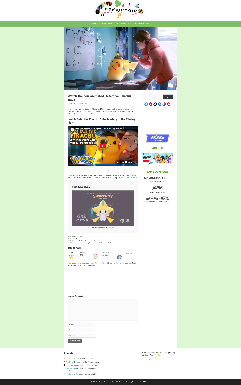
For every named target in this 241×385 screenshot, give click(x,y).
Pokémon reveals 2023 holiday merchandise (83, 241)
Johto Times (70, 365)
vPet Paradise (71, 374)
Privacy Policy (147, 360)
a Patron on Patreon (100, 263)
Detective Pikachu (75, 239)
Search (167, 97)
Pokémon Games (106, 24)
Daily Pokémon (71, 368)
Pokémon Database (73, 359)
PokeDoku (69, 362)
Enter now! (112, 227)
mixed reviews (100, 114)
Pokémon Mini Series (76, 237)
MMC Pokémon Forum (124, 24)
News (94, 24)
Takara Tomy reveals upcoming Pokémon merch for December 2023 (90, 243)
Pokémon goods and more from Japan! (157, 166)
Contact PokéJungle (142, 24)
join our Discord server (128, 178)
